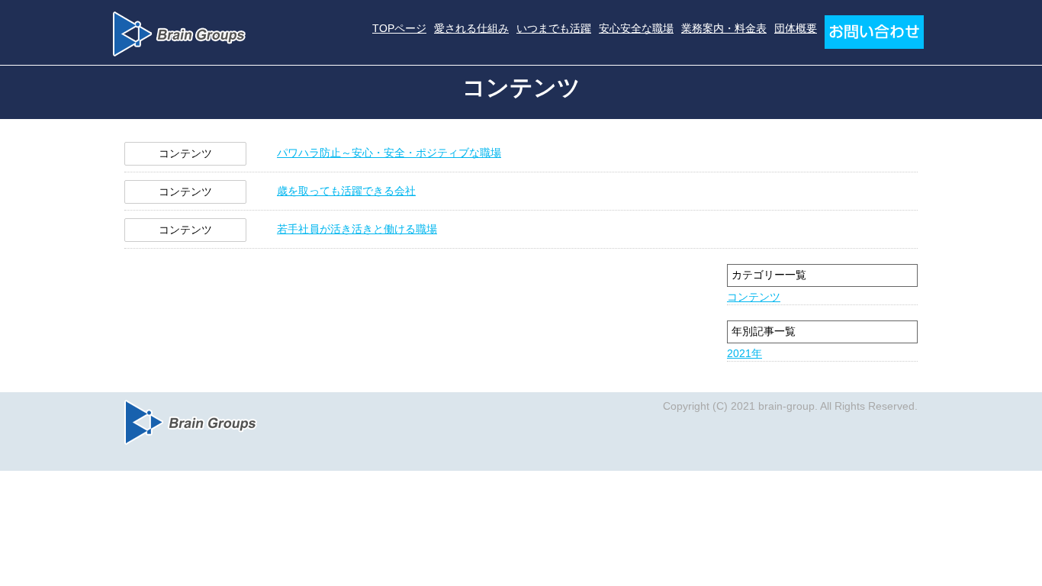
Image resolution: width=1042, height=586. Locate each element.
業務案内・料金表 (724, 28)
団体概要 (795, 28)
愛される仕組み (471, 28)
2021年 (744, 353)
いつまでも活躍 (553, 28)
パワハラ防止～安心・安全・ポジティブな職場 (389, 152)
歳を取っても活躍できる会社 (346, 191)
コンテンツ (753, 297)
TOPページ (399, 28)
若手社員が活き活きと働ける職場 (357, 229)
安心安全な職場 (636, 28)
